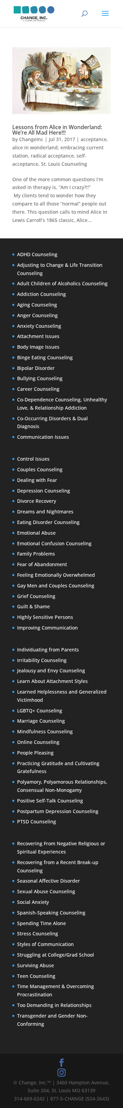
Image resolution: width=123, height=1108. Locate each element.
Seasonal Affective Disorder (48, 880)
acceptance (94, 139)
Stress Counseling (37, 933)
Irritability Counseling (42, 660)
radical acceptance (52, 155)
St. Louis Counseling (64, 164)
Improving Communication (47, 627)
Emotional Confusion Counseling (54, 543)
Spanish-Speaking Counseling (51, 912)
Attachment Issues (38, 336)
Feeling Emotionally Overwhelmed (56, 575)
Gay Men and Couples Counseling (55, 585)
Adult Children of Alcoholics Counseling (62, 283)
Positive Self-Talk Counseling (50, 800)
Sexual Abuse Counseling (46, 891)
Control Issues (33, 459)
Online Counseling (38, 742)
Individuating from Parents (48, 649)
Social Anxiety (33, 902)
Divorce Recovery (36, 501)
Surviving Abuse (35, 965)
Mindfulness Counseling (45, 731)
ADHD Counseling (37, 254)
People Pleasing (35, 752)
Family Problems (36, 553)
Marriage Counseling (41, 721)
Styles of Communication (45, 944)
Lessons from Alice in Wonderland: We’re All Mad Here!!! (57, 129)
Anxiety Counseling (39, 326)
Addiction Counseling (41, 294)
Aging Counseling (37, 304)
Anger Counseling (37, 315)
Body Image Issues (38, 347)
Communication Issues (43, 437)
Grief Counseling (36, 596)
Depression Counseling (43, 490)
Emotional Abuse (36, 533)
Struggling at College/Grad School (55, 954)
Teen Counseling (36, 976)
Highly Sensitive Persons (45, 617)
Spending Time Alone (41, 923)
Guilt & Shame (33, 606)
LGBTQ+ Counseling (39, 710)
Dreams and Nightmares (45, 511)
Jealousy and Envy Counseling (51, 670)
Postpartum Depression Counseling (57, 811)
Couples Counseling (40, 469)
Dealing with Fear (37, 480)
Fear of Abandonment (42, 564)
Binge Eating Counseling (45, 357)
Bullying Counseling (40, 378)
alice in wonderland (35, 147)
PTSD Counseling (36, 821)
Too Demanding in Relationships (54, 1005)
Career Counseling (38, 389)
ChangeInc (31, 139)
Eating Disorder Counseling (48, 522)
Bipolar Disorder (36, 368)
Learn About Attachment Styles (52, 681)
